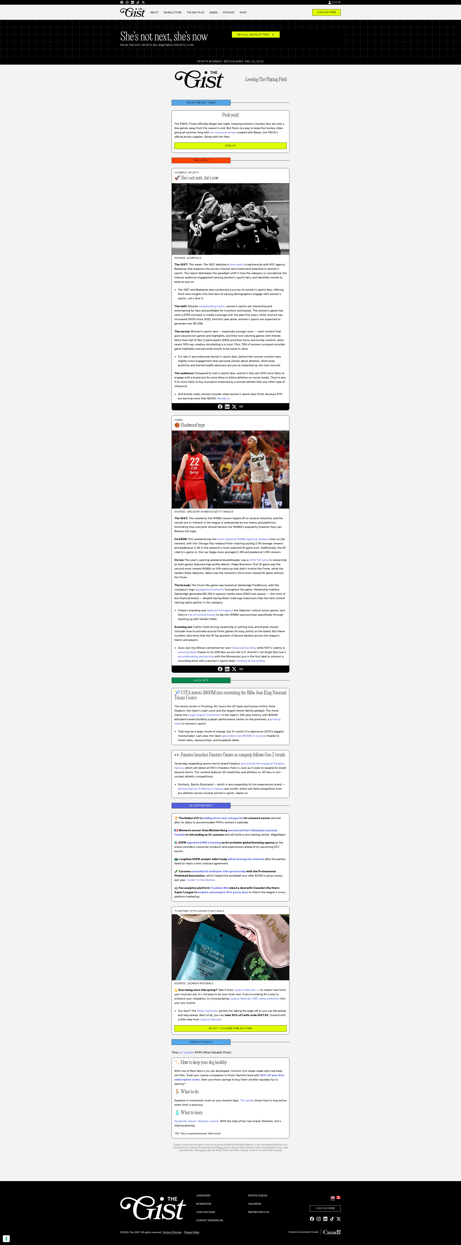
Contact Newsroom (209, 1220)
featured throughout (220, 610)
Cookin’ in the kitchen (201, 880)
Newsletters (173, 12)
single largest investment (204, 715)
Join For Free (326, 12)
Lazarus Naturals (245, 990)
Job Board (203, 1195)
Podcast (229, 12)
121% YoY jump (259, 560)
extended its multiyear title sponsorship (218, 871)
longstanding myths (212, 306)
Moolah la (223, 398)
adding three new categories (223, 818)
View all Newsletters (255, 34)
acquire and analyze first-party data (223, 892)
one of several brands (202, 615)
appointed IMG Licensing (204, 842)
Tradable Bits (219, 888)
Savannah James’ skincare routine (196, 1121)
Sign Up (230, 145)
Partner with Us (258, 1212)
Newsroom (203, 1203)
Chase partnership (243, 648)
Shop (243, 12)
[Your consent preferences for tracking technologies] (6, 1238)
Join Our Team (205, 1212)
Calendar (254, 1203)
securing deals (187, 652)
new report (236, 264)
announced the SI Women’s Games (200, 789)
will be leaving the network (245, 859)
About (154, 12)
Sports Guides (257, 1195)
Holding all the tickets (251, 661)
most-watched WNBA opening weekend (243, 539)
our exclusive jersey (223, 132)
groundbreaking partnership (196, 656)
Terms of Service (171, 1232)
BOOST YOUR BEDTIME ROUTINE (230, 1028)
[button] (241, 406)
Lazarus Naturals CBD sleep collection (254, 998)
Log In (336, 2)
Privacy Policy (191, 1232)
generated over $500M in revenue (244, 736)
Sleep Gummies (207, 1011)
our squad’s (186, 1052)
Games (213, 12)
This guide (246, 1100)
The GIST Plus (195, 12)
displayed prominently (209, 589)
